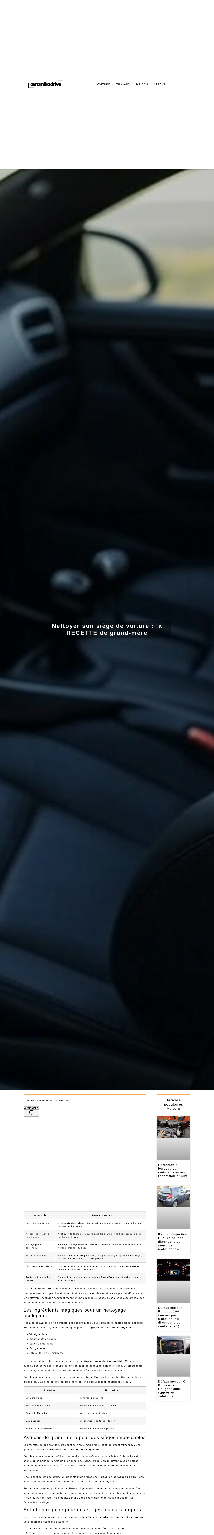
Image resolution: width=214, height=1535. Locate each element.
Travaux (123, 84)
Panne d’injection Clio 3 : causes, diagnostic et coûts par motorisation (172, 1242)
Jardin (159, 84)
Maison (142, 84)
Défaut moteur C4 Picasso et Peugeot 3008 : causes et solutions (173, 1389)
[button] (37, 1108)
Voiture (103, 84)
